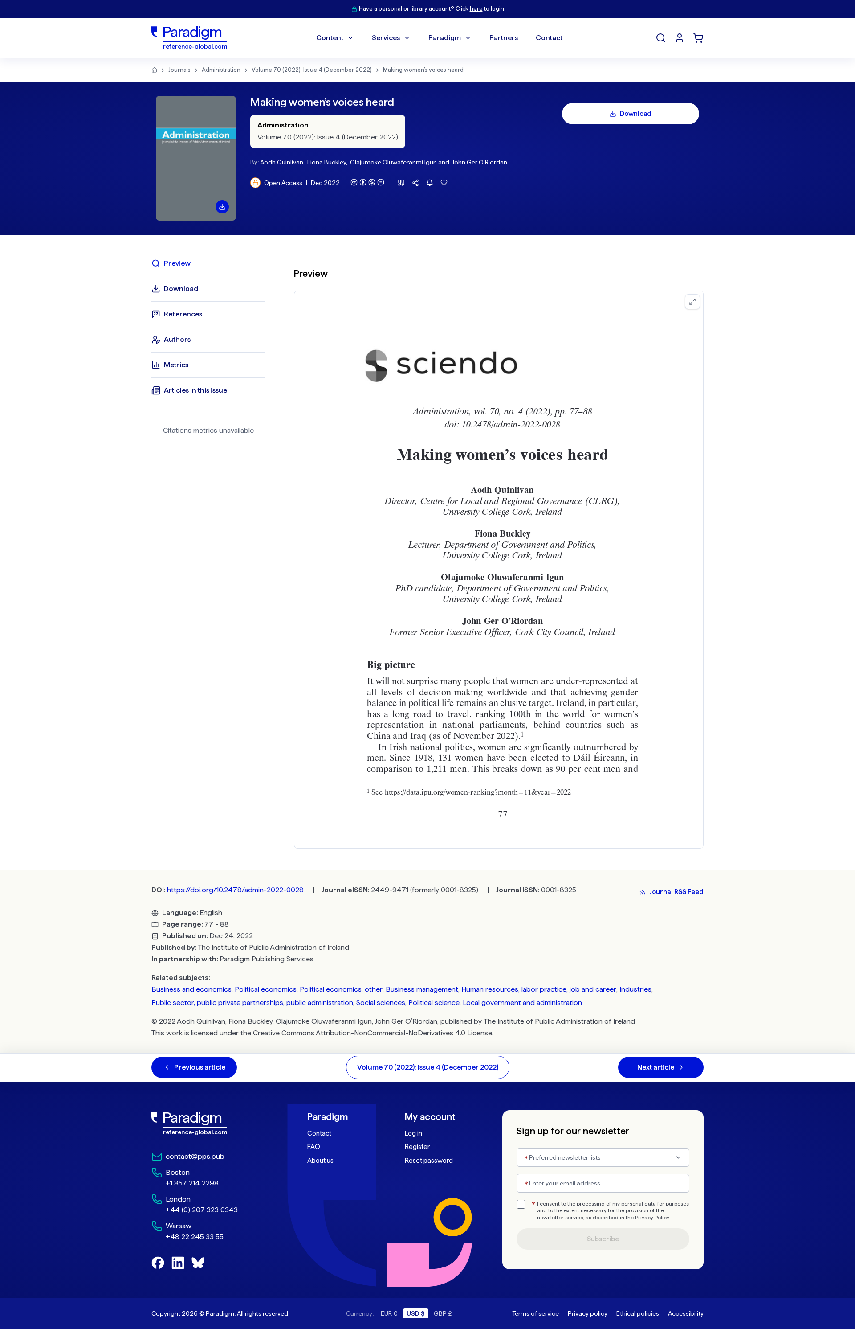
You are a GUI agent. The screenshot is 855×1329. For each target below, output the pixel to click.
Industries (635, 989)
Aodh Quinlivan (281, 162)
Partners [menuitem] (503, 37)
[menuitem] (679, 38)
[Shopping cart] (698, 38)
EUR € (389, 1313)
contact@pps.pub (195, 1156)
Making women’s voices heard (423, 69)
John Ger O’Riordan (479, 162)
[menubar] (439, 38)
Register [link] (417, 1147)
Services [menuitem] (386, 37)
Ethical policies (637, 1313)
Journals (179, 69)
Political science (434, 1002)
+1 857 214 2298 (192, 1183)
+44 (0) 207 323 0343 (202, 1210)
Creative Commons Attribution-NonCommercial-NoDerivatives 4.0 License (372, 1033)
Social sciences (380, 1002)
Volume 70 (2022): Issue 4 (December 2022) (312, 69)
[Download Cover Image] (222, 206)
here (476, 8)
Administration (221, 69)
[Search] (661, 38)
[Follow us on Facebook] (157, 1262)
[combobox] (603, 1157)
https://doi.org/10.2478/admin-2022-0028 (235, 890)
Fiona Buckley (326, 162)
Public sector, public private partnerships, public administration (252, 1002)
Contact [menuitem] (549, 37)
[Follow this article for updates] (429, 182)
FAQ (313, 1147)
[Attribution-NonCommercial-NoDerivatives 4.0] (367, 182)
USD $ (416, 1313)
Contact (319, 1133)
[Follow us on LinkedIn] (177, 1262)
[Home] (154, 70)
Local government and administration (522, 1002)
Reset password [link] (429, 1161)
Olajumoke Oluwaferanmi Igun (393, 162)
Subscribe (603, 1239)
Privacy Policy (652, 1217)
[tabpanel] (499, 552)
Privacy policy (587, 1313)
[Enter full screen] (692, 301)
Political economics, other (341, 989)
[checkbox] (521, 1204)
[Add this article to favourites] (444, 182)
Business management (422, 989)
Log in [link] (413, 1133)
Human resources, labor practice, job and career (538, 989)
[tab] (208, 263)
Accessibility (686, 1313)
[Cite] (401, 182)
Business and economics (191, 989)
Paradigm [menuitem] (444, 37)
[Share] (415, 182)
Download (635, 114)
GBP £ (443, 1313)
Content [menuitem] (329, 37)
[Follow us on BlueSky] (197, 1262)
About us (320, 1161)
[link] (209, 1123)
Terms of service (535, 1313)
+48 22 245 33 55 (195, 1236)
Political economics (266, 989)
